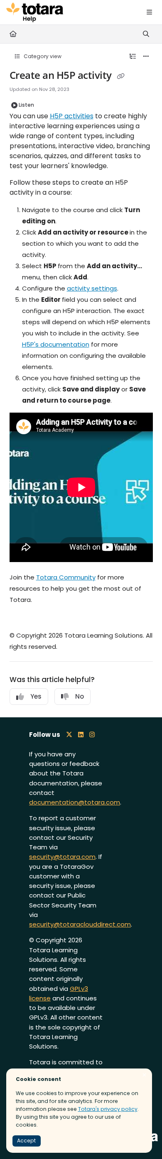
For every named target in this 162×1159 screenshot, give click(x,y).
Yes (36, 696)
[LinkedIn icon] (80, 734)
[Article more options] (146, 56)
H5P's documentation (55, 344)
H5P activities (71, 116)
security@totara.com (62, 856)
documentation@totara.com (74, 802)
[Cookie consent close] (144, 1075)
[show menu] (149, 12)
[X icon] (69, 734)
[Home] (34, 12)
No (79, 696)
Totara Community (66, 577)
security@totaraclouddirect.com (80, 924)
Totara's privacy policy (107, 1109)
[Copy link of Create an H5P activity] (120, 76)
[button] (143, 1138)
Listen (26, 104)
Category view (41, 56)
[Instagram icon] (92, 734)
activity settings (92, 288)
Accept (26, 1140)
